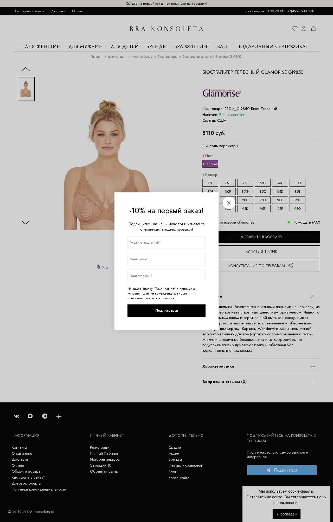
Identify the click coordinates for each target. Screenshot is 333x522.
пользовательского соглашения (150, 298)
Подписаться (166, 310)
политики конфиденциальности (164, 293)
